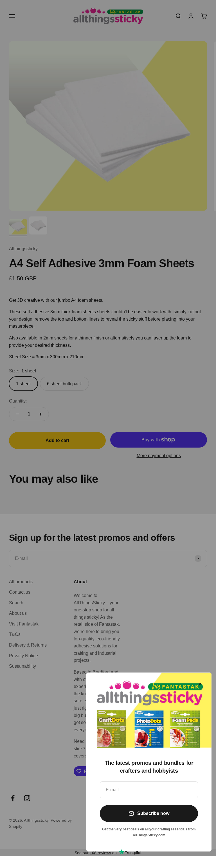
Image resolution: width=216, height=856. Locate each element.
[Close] (199, 684)
